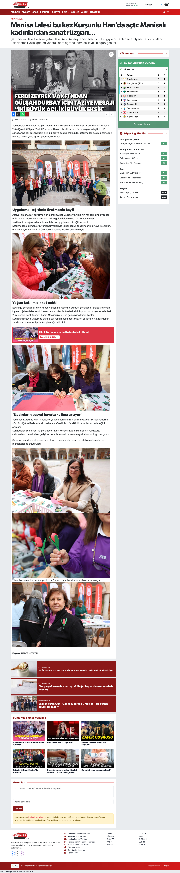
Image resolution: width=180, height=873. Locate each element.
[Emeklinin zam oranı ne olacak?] (97, 758)
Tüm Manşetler (74, 847)
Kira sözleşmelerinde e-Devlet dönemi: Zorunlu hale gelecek (62, 771)
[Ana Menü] (167, 12)
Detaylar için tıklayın (143, 124)
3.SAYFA (56, 12)
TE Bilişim (165, 866)
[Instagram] (22, 853)
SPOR (35, 12)
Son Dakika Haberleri (76, 850)
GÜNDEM (15, 12)
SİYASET (26, 12)
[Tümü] (166, 53)
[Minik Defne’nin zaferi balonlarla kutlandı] (29, 731)
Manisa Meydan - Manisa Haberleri (16, 871)
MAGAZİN (95, 12)
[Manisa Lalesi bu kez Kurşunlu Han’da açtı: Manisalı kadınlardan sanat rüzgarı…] (63, 80)
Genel (109, 834)
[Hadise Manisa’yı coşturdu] (63, 731)
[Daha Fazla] (27, 114)
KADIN (109, 842)
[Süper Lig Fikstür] (166, 133)
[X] (17, 853)
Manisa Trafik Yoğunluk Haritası (81, 842)
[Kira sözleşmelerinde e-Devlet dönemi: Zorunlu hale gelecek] (63, 758)
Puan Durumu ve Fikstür (78, 844)
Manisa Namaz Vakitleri (77, 839)
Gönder (18, 808)
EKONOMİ (44, 12)
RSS (16, 866)
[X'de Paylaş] (18, 114)
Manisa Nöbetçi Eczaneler (79, 834)
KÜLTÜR (142, 844)
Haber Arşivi (73, 853)
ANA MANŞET (17, 19)
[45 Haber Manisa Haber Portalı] (20, 4)
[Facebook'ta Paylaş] (13, 114)
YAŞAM (84, 12)
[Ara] (164, 12)
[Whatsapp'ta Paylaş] (22, 114)
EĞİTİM (65, 12)
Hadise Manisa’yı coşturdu (59, 742)
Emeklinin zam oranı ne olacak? (96, 770)
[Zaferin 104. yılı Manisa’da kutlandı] (29, 758)
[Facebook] (13, 853)
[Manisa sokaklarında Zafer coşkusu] (97, 731)
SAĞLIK (75, 12)
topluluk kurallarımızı (37, 817)
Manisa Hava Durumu (77, 836)
